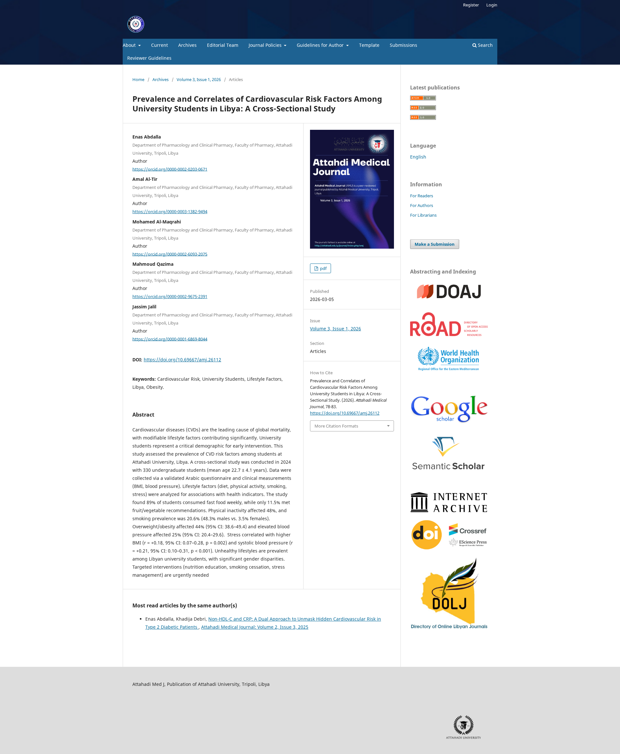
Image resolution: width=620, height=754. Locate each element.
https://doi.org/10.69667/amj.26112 (182, 359)
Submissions (403, 45)
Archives (187, 45)
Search (485, 45)
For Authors (421, 205)
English (418, 157)
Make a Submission (435, 244)
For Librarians (423, 215)
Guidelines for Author (321, 45)
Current (159, 45)
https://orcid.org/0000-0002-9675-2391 (169, 296)
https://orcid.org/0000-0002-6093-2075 (169, 254)
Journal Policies (266, 45)
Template (369, 45)
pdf (322, 268)
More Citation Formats (336, 426)
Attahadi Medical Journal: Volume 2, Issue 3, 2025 (254, 627)
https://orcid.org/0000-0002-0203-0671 (169, 169)
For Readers (421, 196)
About (130, 45)
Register (471, 5)
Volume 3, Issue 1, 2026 (199, 79)
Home (138, 79)
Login (491, 5)
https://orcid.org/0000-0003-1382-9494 (169, 211)
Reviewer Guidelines (149, 58)
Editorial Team (222, 45)
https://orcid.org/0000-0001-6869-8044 (169, 339)
